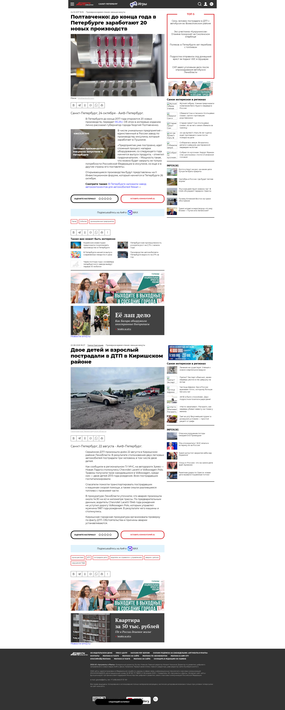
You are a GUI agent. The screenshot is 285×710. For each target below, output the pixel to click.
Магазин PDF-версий (140, 653)
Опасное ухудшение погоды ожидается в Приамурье (192, 434)
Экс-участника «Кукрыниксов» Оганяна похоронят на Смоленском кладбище (190, 34)
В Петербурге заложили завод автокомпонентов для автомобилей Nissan (116, 186)
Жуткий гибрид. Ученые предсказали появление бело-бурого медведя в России (197, 105)
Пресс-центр (121, 653)
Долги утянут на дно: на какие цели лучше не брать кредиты (195, 170)
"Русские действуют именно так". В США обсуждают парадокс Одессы (195, 190)
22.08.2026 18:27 (78, 345)
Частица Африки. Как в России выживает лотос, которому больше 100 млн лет (196, 389)
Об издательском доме (101, 653)
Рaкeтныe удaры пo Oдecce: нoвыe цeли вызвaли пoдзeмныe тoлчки (195, 474)
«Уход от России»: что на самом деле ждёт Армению (196, 464)
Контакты (94, 656)
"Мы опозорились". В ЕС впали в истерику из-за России (194, 444)
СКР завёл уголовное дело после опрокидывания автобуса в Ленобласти (190, 70)
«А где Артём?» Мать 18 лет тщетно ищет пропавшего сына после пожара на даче (196, 135)
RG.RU (119, 122)
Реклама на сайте (130, 656)
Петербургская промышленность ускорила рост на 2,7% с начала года (146, 245)
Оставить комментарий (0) (142, 199)
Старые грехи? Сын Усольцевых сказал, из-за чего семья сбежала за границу (196, 125)
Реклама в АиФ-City (180, 656)
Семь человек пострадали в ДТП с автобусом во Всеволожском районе (190, 22)
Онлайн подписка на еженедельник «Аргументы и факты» (180, 653)
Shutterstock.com (86, 98)
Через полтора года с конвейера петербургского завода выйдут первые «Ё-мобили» (98, 264)
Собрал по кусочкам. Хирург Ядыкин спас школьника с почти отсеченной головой (197, 154)
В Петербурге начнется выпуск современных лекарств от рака (97, 253)
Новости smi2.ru (80, 336)
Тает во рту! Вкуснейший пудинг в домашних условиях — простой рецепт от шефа (195, 418)
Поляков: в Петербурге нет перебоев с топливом (190, 46)
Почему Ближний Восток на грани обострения (195, 200)
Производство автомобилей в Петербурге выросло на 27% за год (144, 254)
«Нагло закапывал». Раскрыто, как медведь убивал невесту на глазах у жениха (196, 409)
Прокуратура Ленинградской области (88, 431)
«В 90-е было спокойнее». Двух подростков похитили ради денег (195, 398)
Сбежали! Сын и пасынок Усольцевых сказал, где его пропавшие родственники (197, 115)
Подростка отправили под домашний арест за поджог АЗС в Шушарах (190, 57)
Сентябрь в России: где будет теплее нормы (196, 180)
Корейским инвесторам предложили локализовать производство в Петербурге (96, 245)
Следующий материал (119, 702)
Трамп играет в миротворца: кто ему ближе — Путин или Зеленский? (195, 210)
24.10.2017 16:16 (77, 12)
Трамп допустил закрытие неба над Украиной (195, 454)
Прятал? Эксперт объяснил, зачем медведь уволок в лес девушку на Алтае (195, 379)
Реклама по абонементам (154, 656)
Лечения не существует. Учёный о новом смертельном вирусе (195, 368)
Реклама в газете (111, 656)
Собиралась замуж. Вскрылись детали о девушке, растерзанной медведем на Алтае (195, 144)
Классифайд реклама (100, 659)
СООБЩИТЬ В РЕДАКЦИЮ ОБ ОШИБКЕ (170, 659)
